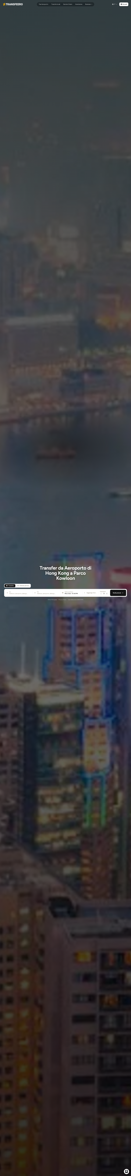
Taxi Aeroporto (43, 4)
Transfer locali (55, 4)
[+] (107, 593)
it (114, 4)
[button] (71, 593)
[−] (101, 593)
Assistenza (78, 4)
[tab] (10, 585)
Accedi (125, 4)
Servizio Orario (67, 4)
